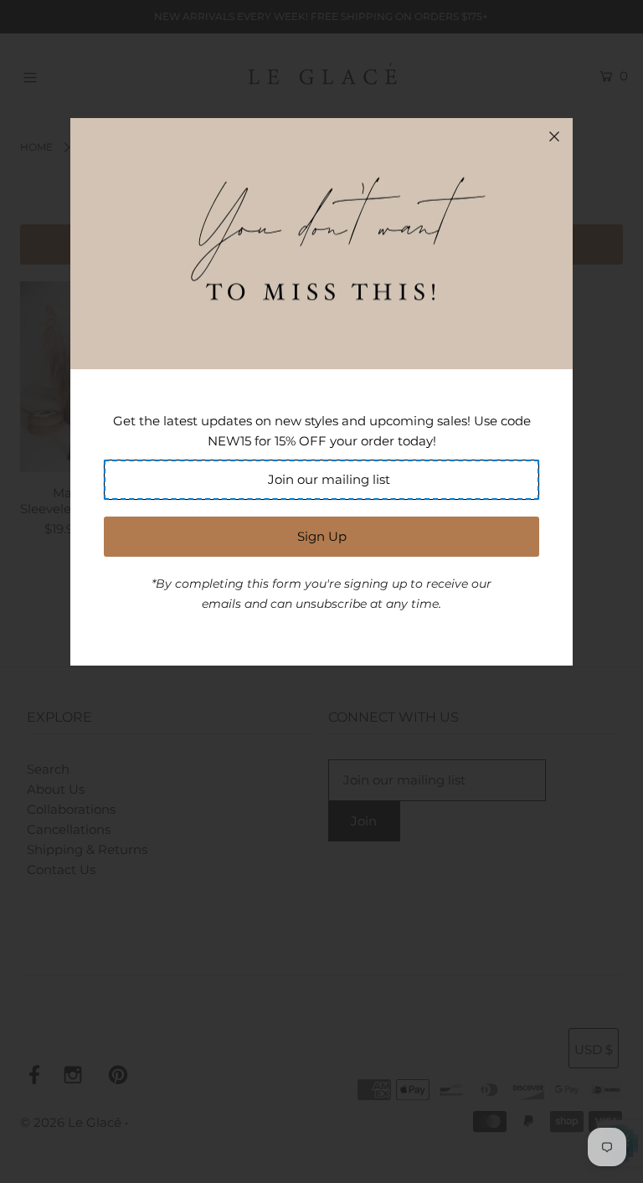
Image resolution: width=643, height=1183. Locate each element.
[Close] (554, 136)
